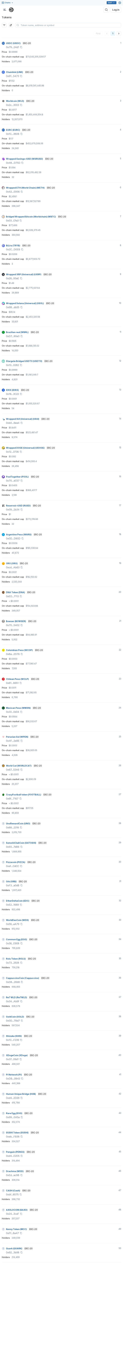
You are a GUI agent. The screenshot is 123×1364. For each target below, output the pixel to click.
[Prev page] (106, 33)
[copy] (21, 47)
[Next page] (118, 33)
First (98, 33)
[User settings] (119, 2)
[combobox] (10, 25)
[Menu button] (5, 10)
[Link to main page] (11, 9)
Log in (115, 9)
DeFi (110, 2)
